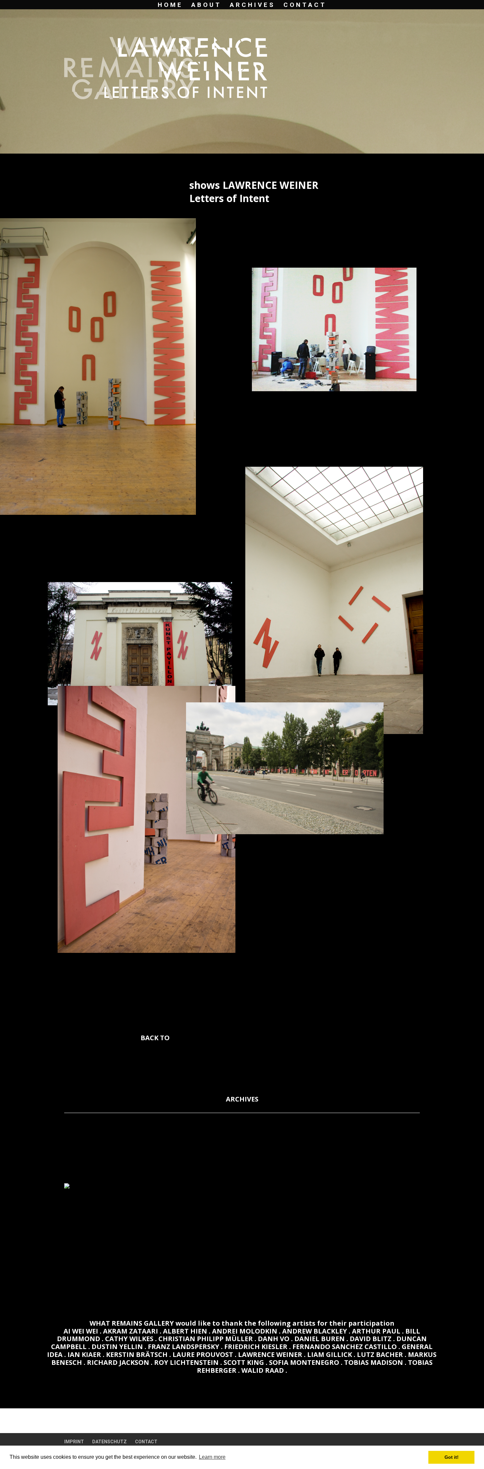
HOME (170, 6)
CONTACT (305, 6)
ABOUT (206, 6)
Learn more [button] (212, 1457)
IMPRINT (74, 1441)
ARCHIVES (252, 6)
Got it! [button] (451, 1457)
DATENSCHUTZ (109, 1441)
